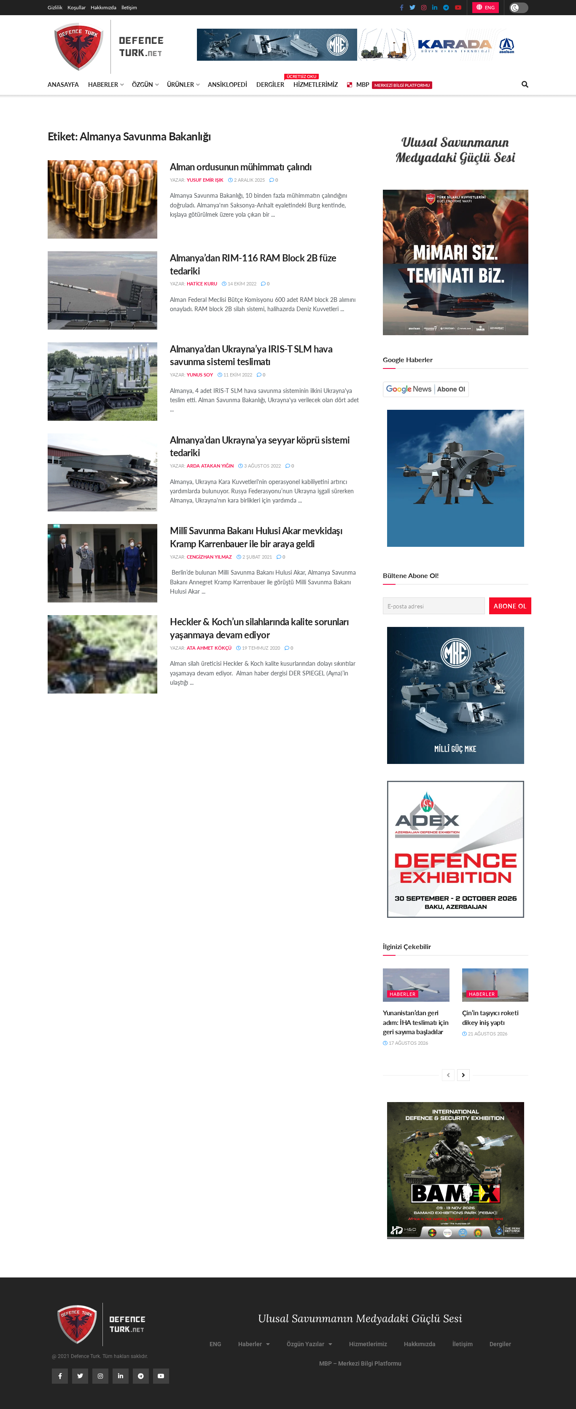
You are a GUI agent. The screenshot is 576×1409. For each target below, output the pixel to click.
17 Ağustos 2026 (408, 1043)
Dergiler (270, 83)
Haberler (103, 84)
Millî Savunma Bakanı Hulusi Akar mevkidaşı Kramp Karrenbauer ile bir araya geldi (256, 537)
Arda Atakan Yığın (210, 465)
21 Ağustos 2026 (487, 1033)
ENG (489, 7)
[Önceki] (448, 1075)
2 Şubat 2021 (256, 557)
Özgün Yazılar (305, 1344)
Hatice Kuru (202, 283)
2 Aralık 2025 (249, 180)
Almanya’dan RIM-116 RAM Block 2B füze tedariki (253, 264)
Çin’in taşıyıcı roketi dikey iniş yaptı (490, 1017)
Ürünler (180, 84)
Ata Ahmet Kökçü (209, 648)
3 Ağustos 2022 (262, 465)
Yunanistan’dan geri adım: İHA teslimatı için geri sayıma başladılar (415, 1022)
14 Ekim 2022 (241, 283)
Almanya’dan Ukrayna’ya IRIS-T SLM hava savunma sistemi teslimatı (251, 355)
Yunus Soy (200, 374)
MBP (393, 84)
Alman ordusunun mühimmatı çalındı (241, 166)
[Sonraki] (463, 1075)
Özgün (142, 84)
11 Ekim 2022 (237, 374)
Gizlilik (55, 7)
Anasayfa (63, 84)
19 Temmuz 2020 (260, 648)
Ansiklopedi (227, 84)
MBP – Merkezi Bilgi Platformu (360, 1363)
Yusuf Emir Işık (205, 180)
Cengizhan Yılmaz (209, 557)
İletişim (129, 7)
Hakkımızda (103, 7)
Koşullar (76, 7)
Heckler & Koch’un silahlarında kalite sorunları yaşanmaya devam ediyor (259, 628)
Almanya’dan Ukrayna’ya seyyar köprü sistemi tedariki (260, 446)
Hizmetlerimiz (315, 84)
